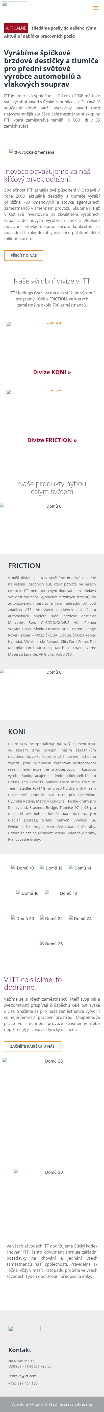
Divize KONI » (52, 372)
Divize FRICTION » (52, 440)
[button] (95, 8)
